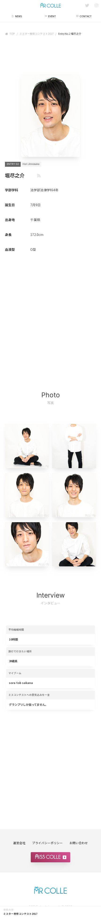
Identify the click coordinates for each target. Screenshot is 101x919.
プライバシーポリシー (47, 843)
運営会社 (19, 843)
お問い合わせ (79, 843)
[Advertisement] (50, 56)
